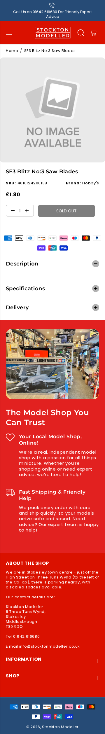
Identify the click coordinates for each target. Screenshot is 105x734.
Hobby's (90, 183)
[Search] (81, 33)
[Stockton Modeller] (52, 33)
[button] (9, 32)
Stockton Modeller (60, 726)
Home (12, 50)
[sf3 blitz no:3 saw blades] (52, 109)
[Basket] (93, 33)
